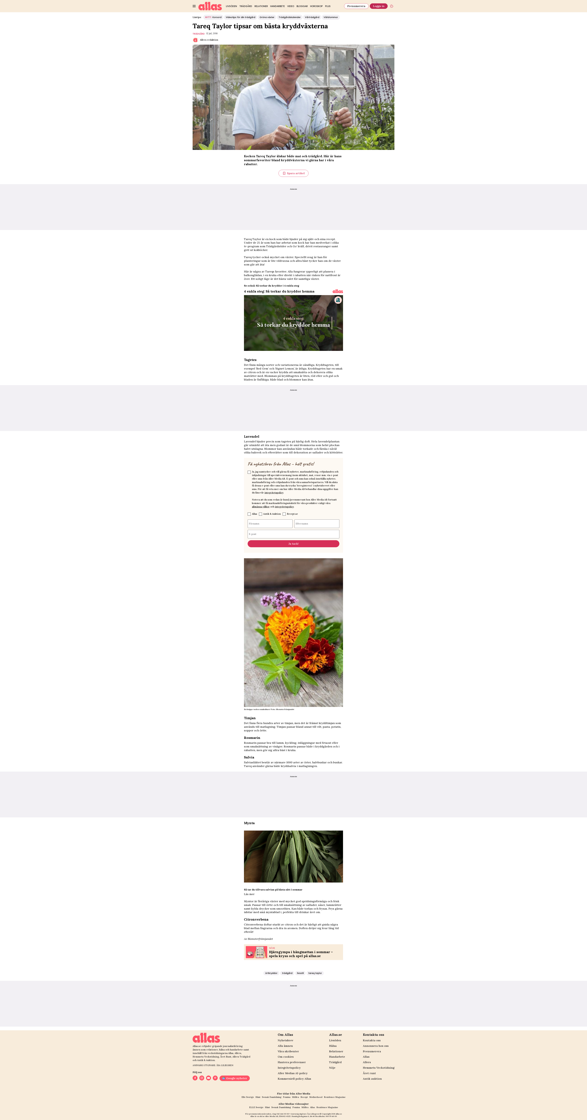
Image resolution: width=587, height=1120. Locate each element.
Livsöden (231, 6)
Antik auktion (372, 1078)
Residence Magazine (334, 1097)
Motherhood (315, 1097)
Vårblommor (331, 17)
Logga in (378, 6)
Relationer (261, 6)
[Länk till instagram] (201, 1078)
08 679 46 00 (331, 1116)
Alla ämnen (285, 1046)
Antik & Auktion (272, 513)
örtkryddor (271, 973)
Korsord (213, 17)
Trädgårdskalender (290, 17)
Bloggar (302, 6)
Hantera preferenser (292, 1062)
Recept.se (292, 513)
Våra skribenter (288, 1051)
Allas (254, 513)
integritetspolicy (273, 492)
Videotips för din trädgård (240, 17)
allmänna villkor (261, 506)
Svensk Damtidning (271, 1097)
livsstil (300, 973)
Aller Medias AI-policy (293, 1073)
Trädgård (245, 6)
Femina (286, 1097)
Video (290, 6)
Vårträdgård (312, 17)
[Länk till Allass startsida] (210, 6)
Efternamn (302, 523)
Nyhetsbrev (285, 1040)
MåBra (295, 1097)
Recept (304, 1097)
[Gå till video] (338, 291)
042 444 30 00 (283, 1114)
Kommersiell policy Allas (294, 1078)
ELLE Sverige (256, 1107)
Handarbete (277, 6)
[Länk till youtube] (208, 1078)
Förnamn (254, 523)
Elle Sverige (248, 1097)
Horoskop (316, 6)
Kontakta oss (372, 1040)
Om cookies (286, 1056)
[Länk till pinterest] (215, 1078)
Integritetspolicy (289, 1067)
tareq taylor (315, 973)
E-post (252, 534)
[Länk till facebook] (195, 1078)
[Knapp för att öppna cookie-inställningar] (391, 6)
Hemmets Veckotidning (378, 1067)
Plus (327, 6)
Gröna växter (267, 17)
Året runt (369, 1073)
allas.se (339, 1114)
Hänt (257, 1097)
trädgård (199, 34)
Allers (367, 1062)
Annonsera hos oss (376, 1046)
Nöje (332, 1067)
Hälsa (333, 1046)
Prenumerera (356, 6)
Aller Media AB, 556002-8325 (278, 1116)
